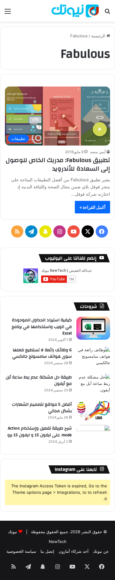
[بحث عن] (107, 13)
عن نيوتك (101, 551)
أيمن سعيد (97, 152)
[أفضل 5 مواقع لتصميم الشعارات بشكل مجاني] (93, 411)
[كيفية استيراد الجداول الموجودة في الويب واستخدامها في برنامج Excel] (93, 328)
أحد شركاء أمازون (74, 551)
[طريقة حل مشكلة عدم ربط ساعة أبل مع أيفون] (93, 385)
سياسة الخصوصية (21, 551)
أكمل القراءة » (92, 207)
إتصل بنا (47, 551)
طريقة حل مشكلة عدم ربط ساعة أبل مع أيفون (39, 380)
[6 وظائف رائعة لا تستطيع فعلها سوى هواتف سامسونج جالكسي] (93, 358)
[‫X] (88, 231)
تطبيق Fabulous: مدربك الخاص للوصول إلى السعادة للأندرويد (58, 164)
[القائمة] (8, 13)
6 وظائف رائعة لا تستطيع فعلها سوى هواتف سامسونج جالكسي (42, 353)
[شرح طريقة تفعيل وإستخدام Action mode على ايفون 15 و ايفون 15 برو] (93, 436)
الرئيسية (98, 35)
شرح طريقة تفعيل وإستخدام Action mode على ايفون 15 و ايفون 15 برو (39, 431)
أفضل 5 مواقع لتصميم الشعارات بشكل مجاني (42, 408)
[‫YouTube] (73, 231)
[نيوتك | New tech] (75, 10)
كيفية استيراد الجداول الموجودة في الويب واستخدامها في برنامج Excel (42, 326)
